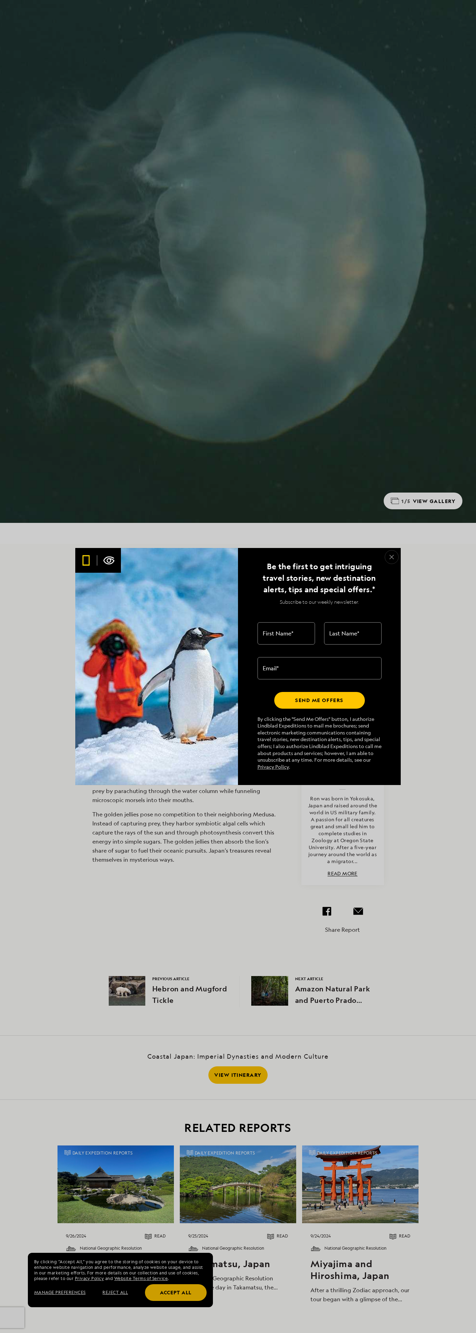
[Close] (392, 557)
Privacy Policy (273, 766)
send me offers (319, 700)
